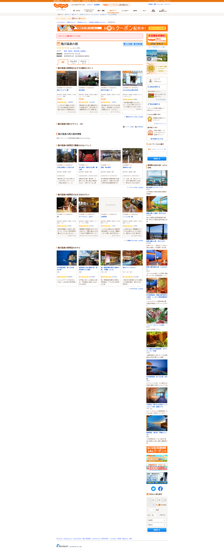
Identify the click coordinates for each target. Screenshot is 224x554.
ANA (107, 538)
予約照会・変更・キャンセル (155, 4)
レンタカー (125, 10)
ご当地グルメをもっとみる (134, 240)
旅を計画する (155, 87)
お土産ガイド (103, 14)
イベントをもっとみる (136, 187)
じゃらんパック (89, 10)
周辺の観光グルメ (73, 62)
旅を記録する (155, 104)
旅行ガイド (68, 14)
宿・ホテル (59, 538)
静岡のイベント (71, 22)
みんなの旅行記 (113, 14)
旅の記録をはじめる (157, 139)
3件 (92, 226)
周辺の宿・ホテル (84, 62)
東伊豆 (70, 51)
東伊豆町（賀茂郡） (80, 51)
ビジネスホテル (77, 538)
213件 (114, 277)
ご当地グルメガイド (84, 14)
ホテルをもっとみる (136, 289)
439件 (92, 102)
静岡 (65, 51)
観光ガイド (75, 14)
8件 (136, 99)
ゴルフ (144, 10)
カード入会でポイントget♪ (157, 47)
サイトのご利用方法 (154, 1)
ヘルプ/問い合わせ (165, 1)
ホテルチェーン (68, 538)
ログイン (90, 4)
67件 (114, 102)
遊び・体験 (101, 10)
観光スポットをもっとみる (134, 117)
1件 (114, 226)
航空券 (135, 10)
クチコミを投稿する (128, 44)
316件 (136, 277)
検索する (157, 159)
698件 (71, 102)
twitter (153, 488)
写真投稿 (140, 127)
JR (102, 538)
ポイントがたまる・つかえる (64, 18)
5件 (70, 226)
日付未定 (163, 505)
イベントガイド (95, 14)
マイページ (167, 4)
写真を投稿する (138, 44)
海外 (153, 10)
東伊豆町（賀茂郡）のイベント (97, 22)
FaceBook (160, 488)
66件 (70, 277)
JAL (104, 538)
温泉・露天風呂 (87, 538)
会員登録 (97, 4)
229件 (92, 277)
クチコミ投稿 (129, 127)
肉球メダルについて (161, 123)
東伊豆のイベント (82, 22)
